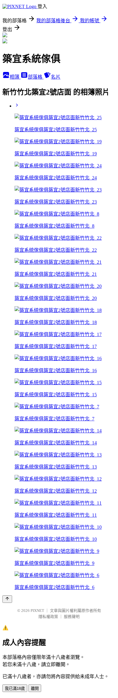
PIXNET (37, 610)
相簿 (15, 76)
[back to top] (7, 599)
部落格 (36, 76)
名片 (56, 76)
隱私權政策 (48, 616)
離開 (35, 688)
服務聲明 (72, 616)
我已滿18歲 (15, 688)
